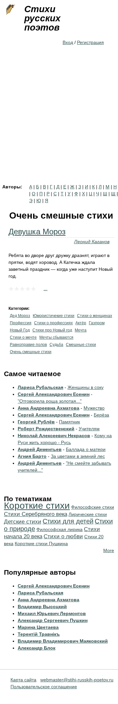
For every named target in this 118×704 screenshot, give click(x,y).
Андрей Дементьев (40, 449)
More (108, 550)
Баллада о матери (86, 449)
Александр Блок (36, 648)
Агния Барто (32, 456)
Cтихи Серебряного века (35, 514)
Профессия (20, 323)
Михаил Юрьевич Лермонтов (52, 613)
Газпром (97, 323)
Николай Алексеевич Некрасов (54, 435)
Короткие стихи (37, 506)
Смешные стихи (81, 344)
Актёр (80, 323)
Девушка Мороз (37, 231)
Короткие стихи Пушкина (41, 543)
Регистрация (90, 42)
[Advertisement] (59, 122)
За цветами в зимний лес (78, 456)
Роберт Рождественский (46, 428)
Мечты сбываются (56, 337)
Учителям (89, 428)
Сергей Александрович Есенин (53, 394)
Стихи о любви (63, 536)
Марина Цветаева (38, 627)
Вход (68, 42)
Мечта (81, 330)
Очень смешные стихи (30, 352)
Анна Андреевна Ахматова (48, 408)
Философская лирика (59, 529)
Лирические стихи (88, 514)
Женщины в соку (86, 387)
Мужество (94, 408)
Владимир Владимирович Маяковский (63, 641)
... (46, 288)
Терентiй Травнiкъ (39, 634)
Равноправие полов (28, 344)
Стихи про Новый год (52, 330)
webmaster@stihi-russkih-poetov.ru (76, 679)
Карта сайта (23, 679)
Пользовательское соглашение (43, 686)
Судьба (56, 344)
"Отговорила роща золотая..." (50, 401)
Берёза (101, 414)
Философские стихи (92, 507)
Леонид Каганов (91, 241)
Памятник (69, 421)
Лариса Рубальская (40, 387)
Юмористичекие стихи (53, 315)
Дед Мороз (20, 315)
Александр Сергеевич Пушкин (53, 620)
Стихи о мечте (23, 337)
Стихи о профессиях (53, 323)
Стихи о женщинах (94, 315)
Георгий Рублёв (36, 421)
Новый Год (20, 330)
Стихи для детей (68, 521)
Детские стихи (22, 522)
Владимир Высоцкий (42, 606)
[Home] (10, 10)
